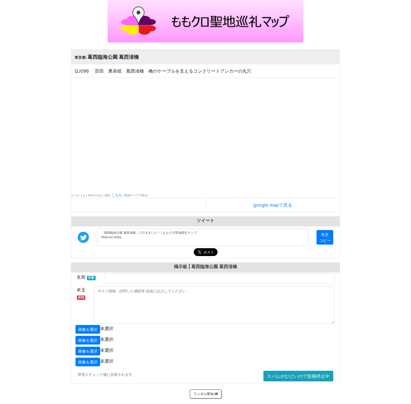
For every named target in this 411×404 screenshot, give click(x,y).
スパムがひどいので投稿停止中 (298, 376)
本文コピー (325, 237)
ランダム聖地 (203, 394)
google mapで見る (272, 205)
